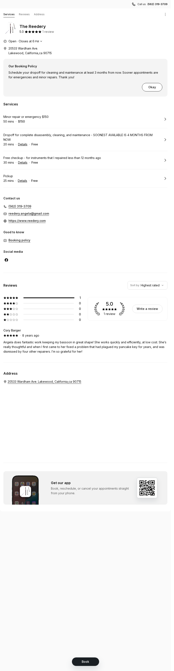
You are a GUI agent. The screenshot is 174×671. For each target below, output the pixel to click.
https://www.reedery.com (27, 220)
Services (9, 14)
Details (22, 144)
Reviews (24, 14)
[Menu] (165, 14)
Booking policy (19, 240)
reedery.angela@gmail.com (28, 213)
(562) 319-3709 (157, 4)
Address (39, 14)
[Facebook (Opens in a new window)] (6, 260)
